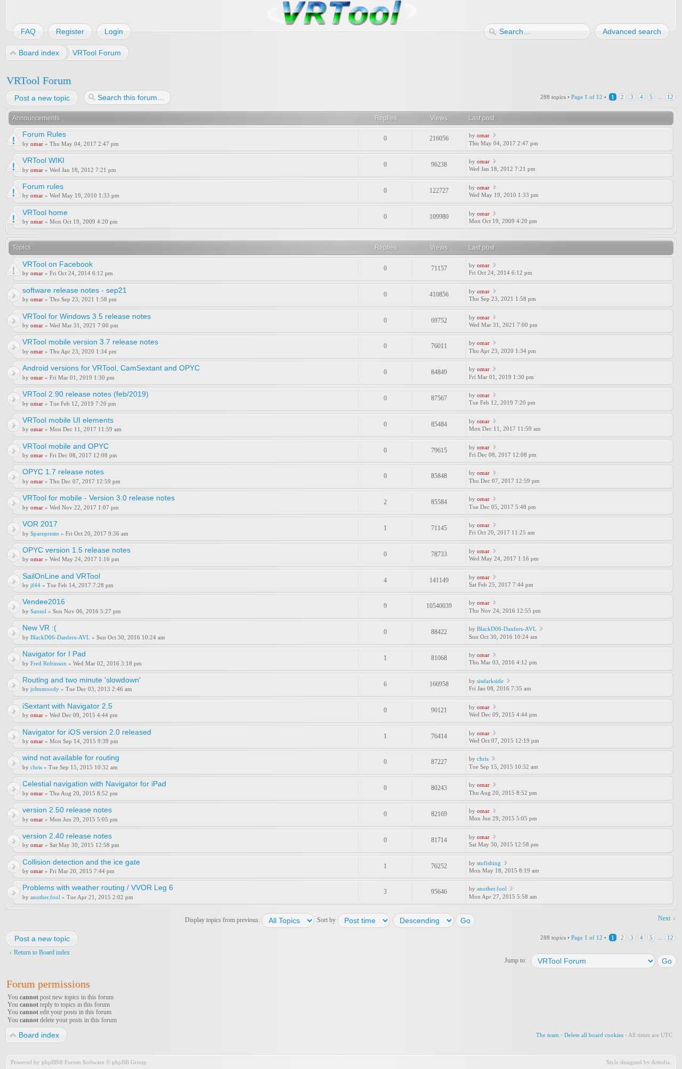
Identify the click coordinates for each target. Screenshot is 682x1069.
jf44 (35, 585)
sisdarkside (490, 681)
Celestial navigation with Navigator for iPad (94, 783)
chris (36, 767)
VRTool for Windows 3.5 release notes (86, 316)
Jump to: (515, 960)
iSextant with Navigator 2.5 (67, 706)
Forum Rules (44, 134)
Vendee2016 (43, 601)
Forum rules (42, 186)
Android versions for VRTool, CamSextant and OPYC (111, 368)
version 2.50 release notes (67, 809)
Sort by (327, 920)
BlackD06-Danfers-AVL (60, 637)
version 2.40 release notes (67, 836)
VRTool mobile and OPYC (65, 446)
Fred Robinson (48, 663)
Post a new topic (42, 98)
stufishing (489, 863)
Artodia (660, 1062)
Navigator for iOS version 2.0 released (86, 732)
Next (664, 918)
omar (36, 144)
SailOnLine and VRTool (61, 576)
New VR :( (39, 627)
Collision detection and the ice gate (81, 862)
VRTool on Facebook (57, 264)
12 (670, 97)
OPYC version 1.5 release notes (76, 550)
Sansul (38, 611)
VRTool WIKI (43, 160)
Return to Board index (42, 952)
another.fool (45, 897)
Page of (587, 97)
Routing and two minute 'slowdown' (81, 680)
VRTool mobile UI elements (67, 420)
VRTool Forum (38, 80)
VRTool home (45, 212)
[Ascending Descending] (434, 920)
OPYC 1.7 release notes (63, 471)
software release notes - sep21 (74, 290)
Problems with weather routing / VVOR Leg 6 (97, 887)
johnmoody (44, 689)
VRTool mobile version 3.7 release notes (90, 342)
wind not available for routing (70, 757)
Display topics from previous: (223, 920)
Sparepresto (44, 533)
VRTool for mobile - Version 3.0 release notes (98, 498)
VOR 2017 (40, 524)
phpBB (50, 1062)
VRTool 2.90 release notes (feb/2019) (85, 394)
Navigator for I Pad (54, 653)
